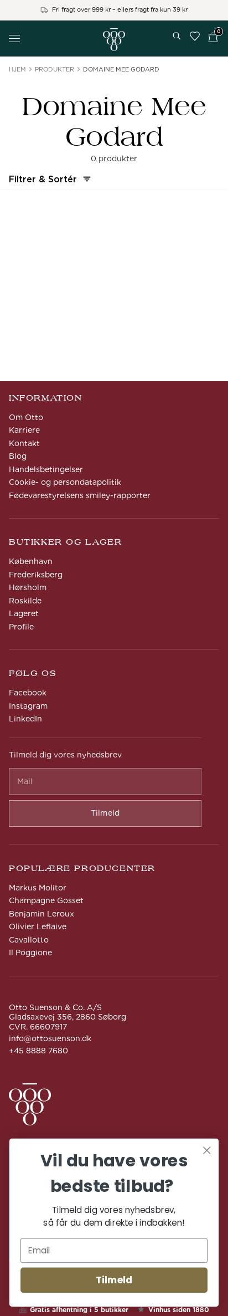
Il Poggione (30, 952)
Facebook (27, 692)
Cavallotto (29, 939)
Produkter (54, 69)
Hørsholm (27, 587)
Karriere (24, 430)
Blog (18, 456)
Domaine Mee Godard (121, 69)
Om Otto (26, 417)
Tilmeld (114, 1280)
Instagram (28, 705)
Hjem (17, 69)
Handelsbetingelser (46, 469)
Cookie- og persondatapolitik (65, 482)
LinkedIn (25, 718)
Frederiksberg (36, 574)
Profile (21, 626)
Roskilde (25, 600)
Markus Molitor (37, 887)
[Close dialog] (207, 1150)
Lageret (24, 613)
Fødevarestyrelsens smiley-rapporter (80, 495)
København (31, 561)
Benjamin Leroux (41, 913)
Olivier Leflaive (37, 926)
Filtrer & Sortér (43, 179)
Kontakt (24, 443)
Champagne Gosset (46, 900)
